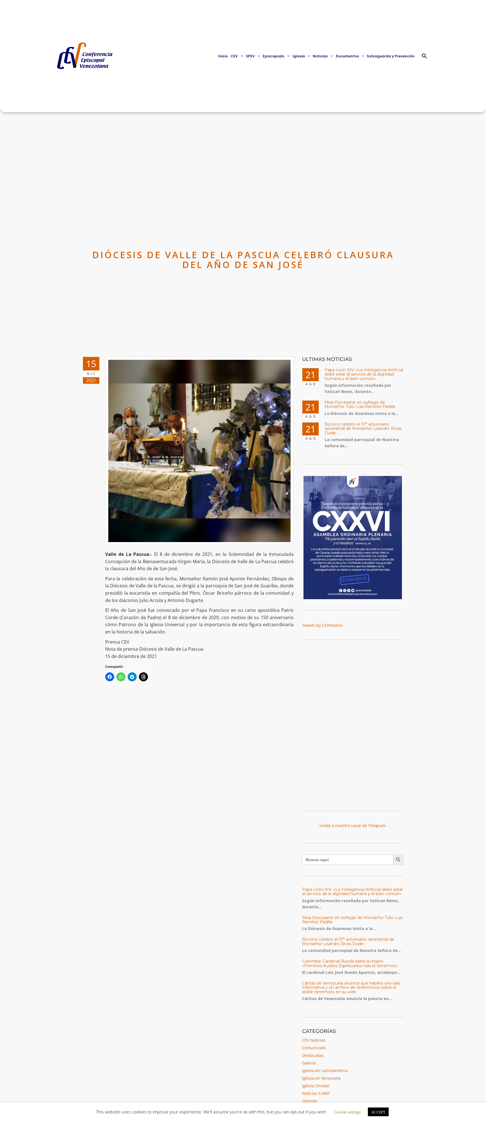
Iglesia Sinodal (315, 1085)
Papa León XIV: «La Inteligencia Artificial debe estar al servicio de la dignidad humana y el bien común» (364, 374)
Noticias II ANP (316, 1093)
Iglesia (298, 56)
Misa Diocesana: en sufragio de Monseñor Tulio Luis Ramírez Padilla (360, 404)
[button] (424, 56)
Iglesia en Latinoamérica (325, 1070)
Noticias (320, 56)
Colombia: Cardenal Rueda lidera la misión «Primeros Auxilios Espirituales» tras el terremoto (349, 963)
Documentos (347, 56)
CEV (234, 56)
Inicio (223, 56)
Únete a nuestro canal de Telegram (353, 825)
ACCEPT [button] (378, 1112)
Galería (309, 1063)
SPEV (250, 56)
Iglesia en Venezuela (321, 1078)
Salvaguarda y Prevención (391, 56)
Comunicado (314, 1047)
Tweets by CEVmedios (322, 625)
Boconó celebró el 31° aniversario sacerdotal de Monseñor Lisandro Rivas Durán (363, 428)
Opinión (309, 1101)
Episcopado (273, 56)
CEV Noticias (313, 1040)
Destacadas (313, 1055)
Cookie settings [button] (347, 1111)
